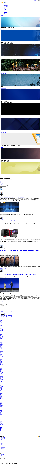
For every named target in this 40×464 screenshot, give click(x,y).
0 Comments (1, 216)
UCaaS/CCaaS (2, 444)
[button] (20, 183)
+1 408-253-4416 (35, 0)
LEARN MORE (3, 29)
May (1, 322)
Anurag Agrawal (1, 219)
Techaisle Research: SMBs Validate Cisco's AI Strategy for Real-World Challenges (12, 197)
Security (9, 220)
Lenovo (4, 244)
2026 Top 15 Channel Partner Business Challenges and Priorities (7, 311)
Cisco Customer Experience (5, 268)
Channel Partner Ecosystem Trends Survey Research (6, 306)
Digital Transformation (16, 220)
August (1, 342)
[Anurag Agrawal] (1, 194)
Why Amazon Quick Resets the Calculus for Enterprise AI (6, 315)
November (1, 330)
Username (7, 185)
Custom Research (3, 438)
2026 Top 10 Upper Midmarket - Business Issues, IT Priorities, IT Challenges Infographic (9, 313)
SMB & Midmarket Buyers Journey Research (5, 308)
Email (0, 460)
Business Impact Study (3, 440)
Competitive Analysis (3, 439)
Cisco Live (1, 268)
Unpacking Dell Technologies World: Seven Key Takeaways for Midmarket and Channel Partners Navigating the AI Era (18, 274)
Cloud (4, 220)
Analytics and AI (1, 220)
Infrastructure (2, 191)
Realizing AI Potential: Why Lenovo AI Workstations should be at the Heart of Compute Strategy (14, 221)
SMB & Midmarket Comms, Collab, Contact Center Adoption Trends (7, 307)
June (1, 361)
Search (6, 304)
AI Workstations (1, 244)
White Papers (2, 451)
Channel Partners (3, 447)
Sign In (1, 187)
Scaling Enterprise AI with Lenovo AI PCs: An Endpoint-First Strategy (8, 316)
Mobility (2, 443)
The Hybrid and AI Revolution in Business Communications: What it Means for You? (9, 317)
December (1, 344)
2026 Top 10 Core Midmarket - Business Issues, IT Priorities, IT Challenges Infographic (9, 312)
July (1, 323)
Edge (10, 220)
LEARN (2, 147)
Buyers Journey (2, 448)
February (1, 332)
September (1, 329)
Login (2, 455)
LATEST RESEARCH (3, 73)
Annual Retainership (3, 437)
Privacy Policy (2, 454)
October (1, 343)
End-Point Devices (6, 220)
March (1, 321)
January (1, 320)
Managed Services (3, 445)
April (1, 360)
